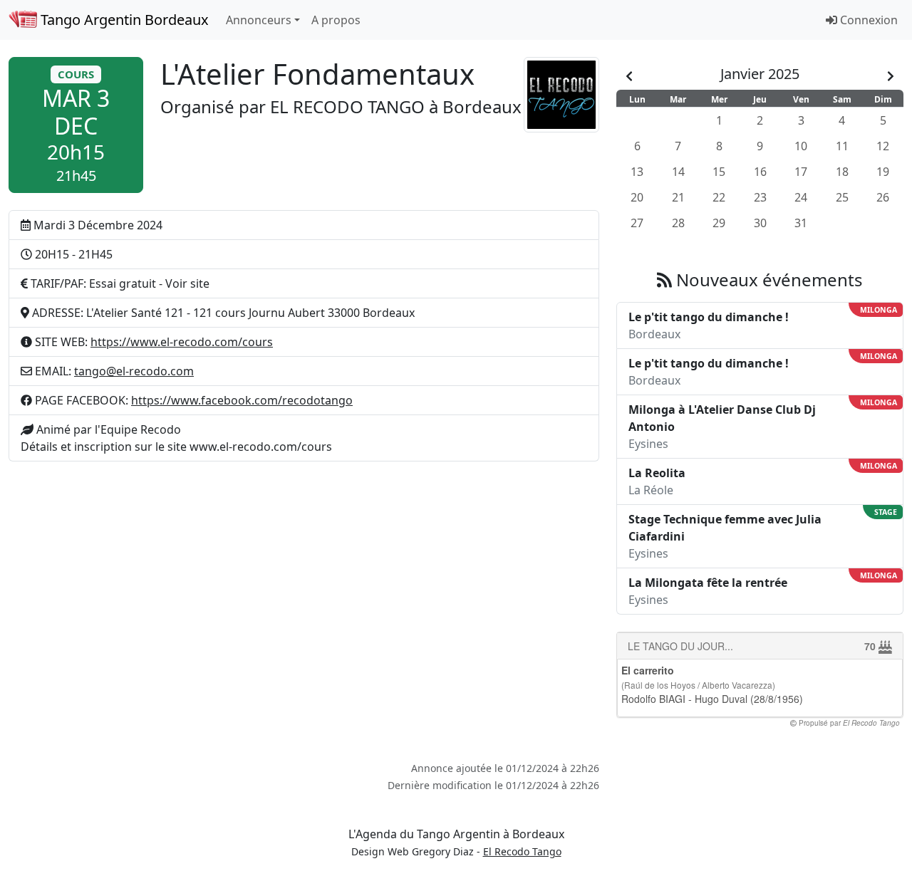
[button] (76, 125)
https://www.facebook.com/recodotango (242, 400)
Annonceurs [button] (258, 20)
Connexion (867, 20)
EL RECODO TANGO (347, 106)
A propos (336, 20)
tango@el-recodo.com (134, 371)
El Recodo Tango (522, 851)
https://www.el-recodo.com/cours (181, 342)
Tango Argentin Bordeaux (123, 19)
